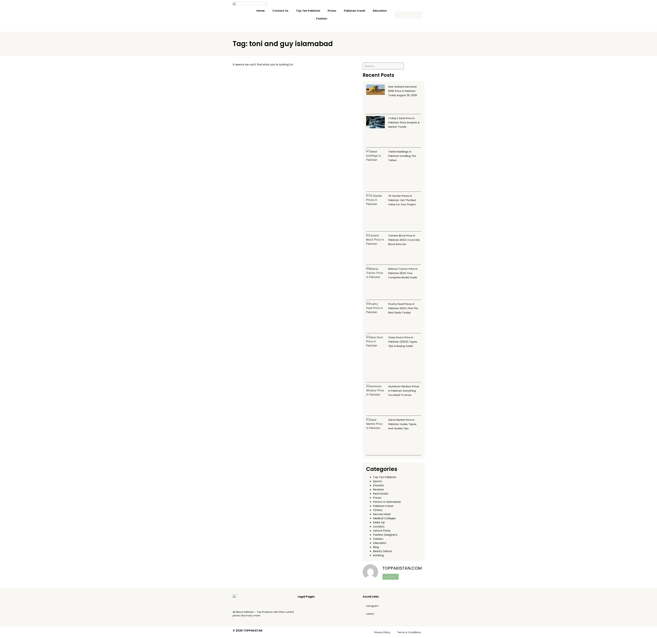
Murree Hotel (382, 514)
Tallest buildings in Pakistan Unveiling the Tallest (402, 156)
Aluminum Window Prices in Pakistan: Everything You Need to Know (403, 391)
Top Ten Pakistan (308, 11)
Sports (377, 481)
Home (260, 11)
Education (380, 11)
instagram (372, 606)
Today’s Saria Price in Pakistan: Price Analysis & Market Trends (404, 123)
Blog (376, 547)
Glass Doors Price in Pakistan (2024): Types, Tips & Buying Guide (402, 342)
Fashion (321, 19)
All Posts (390, 577)
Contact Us (280, 11)
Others (377, 510)
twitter (370, 614)
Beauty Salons (382, 551)
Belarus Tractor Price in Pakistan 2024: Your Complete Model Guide (402, 273)
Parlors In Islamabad (387, 502)
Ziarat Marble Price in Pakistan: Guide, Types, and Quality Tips (402, 424)
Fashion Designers (385, 535)
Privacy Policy (382, 632)
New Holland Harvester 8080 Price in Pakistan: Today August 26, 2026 (402, 91)
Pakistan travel (354, 11)
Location (378, 526)
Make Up (379, 522)
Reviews (378, 489)
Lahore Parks (381, 531)
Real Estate (380, 494)
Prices (332, 11)
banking (378, 555)
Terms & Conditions (409, 632)
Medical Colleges (384, 518)
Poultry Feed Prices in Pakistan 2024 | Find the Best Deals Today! (403, 308)
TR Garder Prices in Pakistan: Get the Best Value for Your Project (402, 200)
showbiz (378, 485)
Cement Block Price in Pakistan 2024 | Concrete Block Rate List (404, 240)
